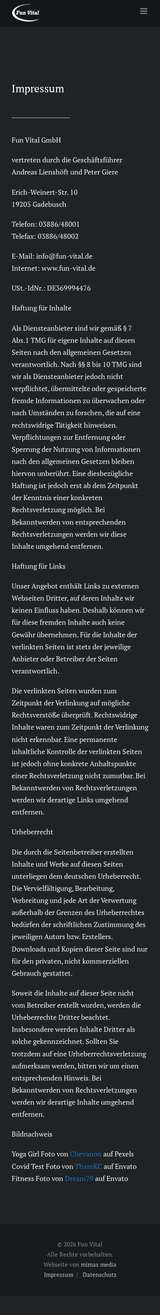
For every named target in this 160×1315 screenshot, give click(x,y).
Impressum (58, 1274)
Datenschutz (100, 1274)
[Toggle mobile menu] (144, 11)
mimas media (99, 1264)
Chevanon (86, 1153)
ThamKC (88, 1166)
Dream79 (79, 1178)
